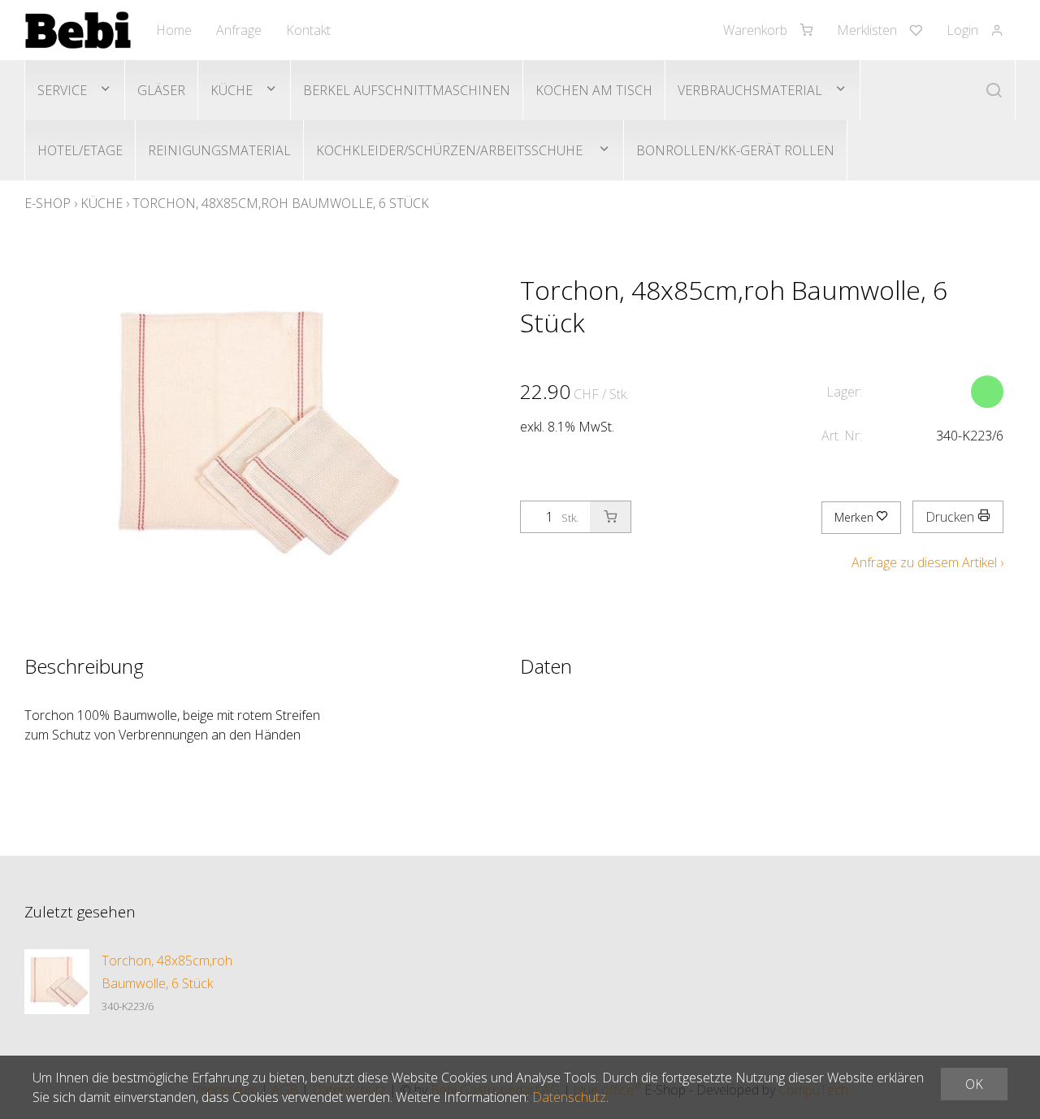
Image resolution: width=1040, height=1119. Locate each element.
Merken (855, 517)
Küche (231, 90)
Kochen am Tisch (593, 90)
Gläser (161, 90)
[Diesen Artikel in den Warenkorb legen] (610, 516)
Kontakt (308, 30)
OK (974, 1084)
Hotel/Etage (80, 150)
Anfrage (239, 30)
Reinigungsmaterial (219, 150)
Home (174, 30)
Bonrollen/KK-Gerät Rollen (735, 150)
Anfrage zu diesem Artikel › (927, 562)
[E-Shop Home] (78, 30)
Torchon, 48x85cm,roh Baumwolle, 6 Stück (280, 203)
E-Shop (47, 203)
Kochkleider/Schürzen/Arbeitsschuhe (451, 150)
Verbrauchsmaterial (750, 90)
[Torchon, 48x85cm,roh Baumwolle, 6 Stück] (56, 981)
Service (62, 90)
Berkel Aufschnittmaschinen (406, 90)
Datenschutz (569, 1097)
